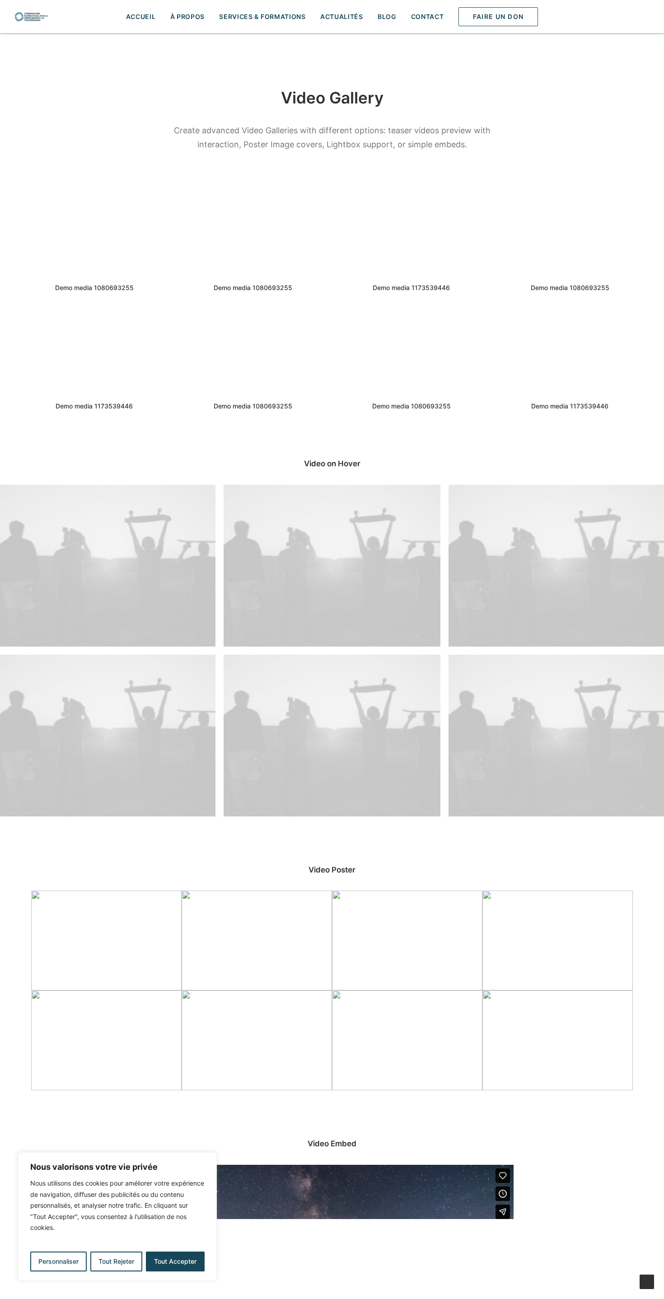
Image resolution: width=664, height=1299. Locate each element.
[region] (117, 1216)
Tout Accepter (175, 1261)
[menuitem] (141, 16)
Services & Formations (262, 16)
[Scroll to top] (647, 1281)
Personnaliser (58, 1261)
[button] (641, 16)
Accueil (141, 16)
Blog (387, 16)
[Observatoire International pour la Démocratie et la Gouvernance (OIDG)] (31, 16)
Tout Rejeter (116, 1261)
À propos (187, 16)
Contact (427, 16)
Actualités (341, 16)
